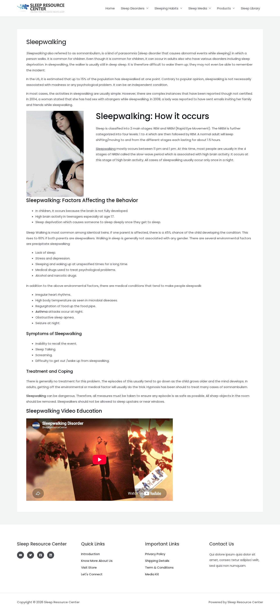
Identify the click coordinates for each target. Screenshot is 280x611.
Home (110, 8)
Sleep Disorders (133, 8)
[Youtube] (20, 555)
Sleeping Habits (166, 8)
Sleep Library (250, 8)
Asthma (41, 311)
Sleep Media (197, 8)
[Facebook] (40, 555)
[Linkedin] (50, 555)
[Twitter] (30, 555)
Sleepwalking (36, 396)
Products (224, 8)
